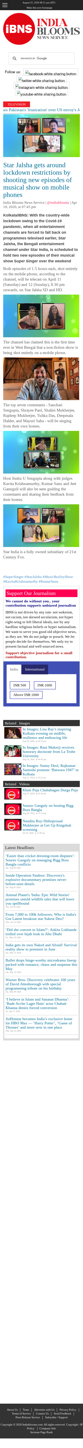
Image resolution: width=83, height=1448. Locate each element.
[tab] (14, 669)
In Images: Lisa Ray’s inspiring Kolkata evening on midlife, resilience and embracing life (47, 733)
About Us (12, 1409)
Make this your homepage (39, 7)
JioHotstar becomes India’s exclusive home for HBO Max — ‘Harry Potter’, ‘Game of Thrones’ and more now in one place (39, 1023)
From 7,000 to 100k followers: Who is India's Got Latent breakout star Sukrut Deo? (41, 916)
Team (26, 1409)
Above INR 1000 (26, 695)
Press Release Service (28, 1417)
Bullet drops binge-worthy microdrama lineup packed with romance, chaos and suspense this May (41, 964)
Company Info (47, 1428)
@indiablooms (58, 203)
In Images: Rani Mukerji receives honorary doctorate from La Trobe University (49, 751)
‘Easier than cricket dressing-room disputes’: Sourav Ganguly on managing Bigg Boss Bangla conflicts (40, 860)
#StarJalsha (33, 577)
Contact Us (42, 1413)
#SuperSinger (13, 577)
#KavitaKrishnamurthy (20, 581)
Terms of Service (21, 1413)
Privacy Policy (68, 1409)
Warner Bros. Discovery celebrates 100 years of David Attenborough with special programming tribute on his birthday (40, 984)
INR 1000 (44, 685)
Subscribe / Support (56, 1417)
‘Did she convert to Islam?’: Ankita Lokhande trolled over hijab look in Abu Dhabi (41, 932)
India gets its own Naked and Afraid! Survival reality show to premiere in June (41, 947)
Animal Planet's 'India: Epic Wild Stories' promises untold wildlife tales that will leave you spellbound (40, 899)
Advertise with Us (44, 1409)
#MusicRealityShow (58, 577)
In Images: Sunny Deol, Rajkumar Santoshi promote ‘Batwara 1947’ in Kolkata (51, 769)
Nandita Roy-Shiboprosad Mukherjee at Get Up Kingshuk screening (47, 825)
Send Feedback (62, 1413)
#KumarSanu (48, 581)
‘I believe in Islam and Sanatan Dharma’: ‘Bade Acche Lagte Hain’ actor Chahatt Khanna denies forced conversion (37, 1003)
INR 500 (19, 685)
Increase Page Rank (41, 1432)
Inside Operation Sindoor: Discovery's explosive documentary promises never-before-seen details (36, 879)
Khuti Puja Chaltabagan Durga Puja (50, 790)
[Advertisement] (41, 1221)
